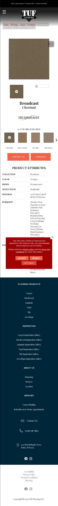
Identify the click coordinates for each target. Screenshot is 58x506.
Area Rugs (29, 317)
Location (29, 386)
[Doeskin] (35, 137)
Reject (36, 258)
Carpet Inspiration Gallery (29, 335)
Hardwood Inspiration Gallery (29, 340)
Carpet (22, 24)
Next (55, 90)
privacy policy (28, 249)
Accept (22, 258)
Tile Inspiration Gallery (29, 354)
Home (6, 24)
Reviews (29, 381)
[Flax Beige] (48, 137)
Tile (29, 312)
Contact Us (18, 157)
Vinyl (29, 307)
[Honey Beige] (22, 137)
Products (31, 24)
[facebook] (26, 459)
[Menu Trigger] (4, 12)
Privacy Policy (29, 474)
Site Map (29, 480)
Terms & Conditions (29, 477)
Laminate (29, 303)
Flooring (14, 24)
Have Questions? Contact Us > (23, 3)
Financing (40, 157)
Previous (2, 90)
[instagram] (30, 459)
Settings (29, 263)
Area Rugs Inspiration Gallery (29, 359)
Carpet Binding (29, 404)
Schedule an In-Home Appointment (29, 409)
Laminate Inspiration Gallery (29, 344)
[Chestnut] (9, 137)
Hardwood (29, 298)
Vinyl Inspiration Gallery (29, 349)
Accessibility (29, 471)
